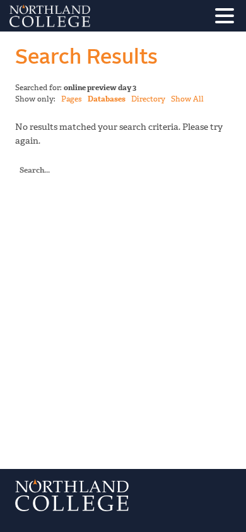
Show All (187, 99)
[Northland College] (85, 15)
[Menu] (227, 18)
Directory (148, 99)
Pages (71, 99)
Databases (107, 99)
